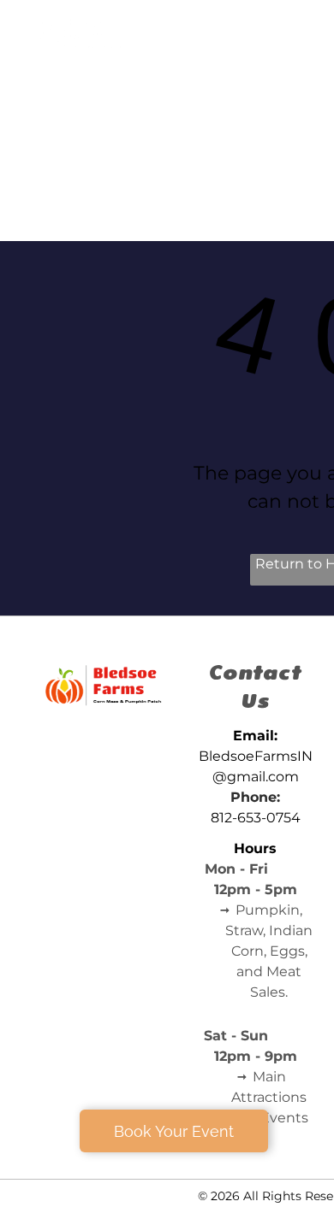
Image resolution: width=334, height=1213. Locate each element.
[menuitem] (257, 68)
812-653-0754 (256, 818)
